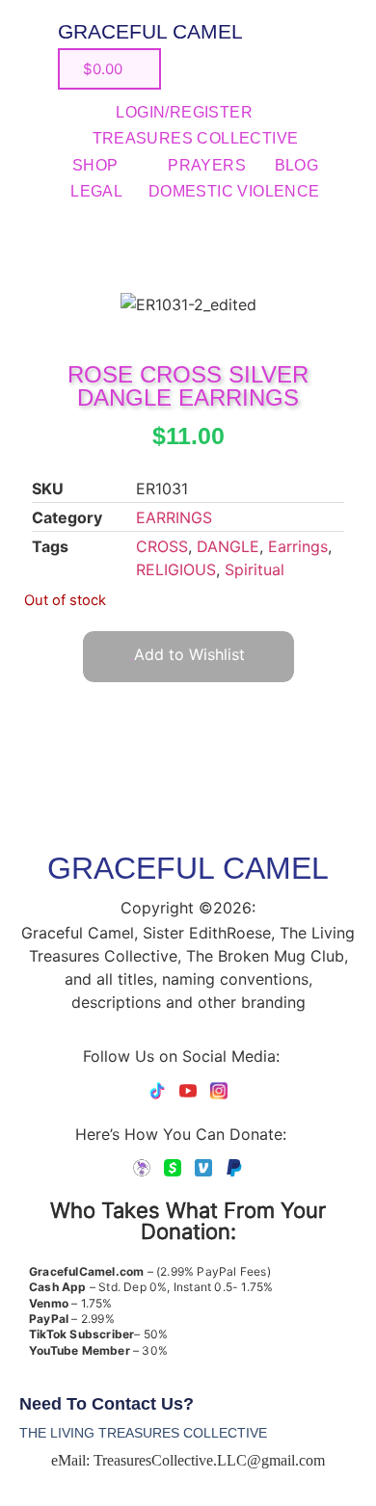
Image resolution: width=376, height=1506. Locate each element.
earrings (298, 546)
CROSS (162, 546)
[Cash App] (172, 1167)
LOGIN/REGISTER (184, 112)
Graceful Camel (150, 31)
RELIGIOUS (176, 569)
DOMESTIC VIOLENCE (234, 191)
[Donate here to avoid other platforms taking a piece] (141, 1167)
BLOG (297, 165)
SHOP (95, 165)
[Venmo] (203, 1167)
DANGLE (228, 546)
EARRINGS (174, 517)
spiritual (254, 569)
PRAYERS (207, 165)
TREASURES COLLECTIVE (196, 138)
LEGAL (96, 191)
